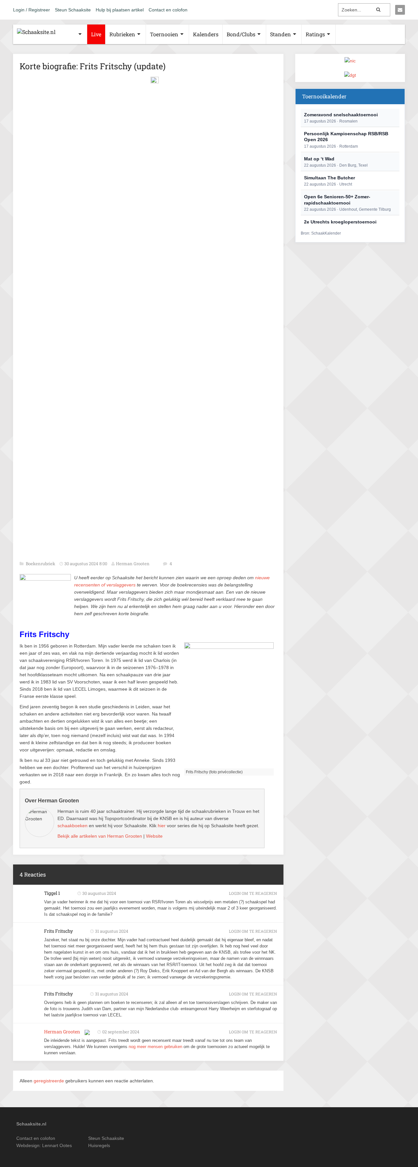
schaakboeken (72, 825)
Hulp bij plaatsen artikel (120, 9)
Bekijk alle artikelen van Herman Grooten (99, 836)
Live (96, 34)
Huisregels (99, 1145)
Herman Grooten (133, 564)
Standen (280, 34)
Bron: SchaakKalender (321, 233)
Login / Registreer (31, 9)
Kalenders (205, 34)
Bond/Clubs (241, 34)
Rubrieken (122, 34)
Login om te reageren (253, 893)
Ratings (315, 34)
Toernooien (164, 34)
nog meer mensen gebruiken (155, 1046)
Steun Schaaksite (73, 9)
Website (154, 836)
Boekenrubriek (41, 564)
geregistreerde (49, 1080)
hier (162, 825)
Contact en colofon (168, 9)
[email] (400, 10)
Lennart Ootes (57, 1145)
